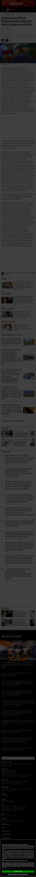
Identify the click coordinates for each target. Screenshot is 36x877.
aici (13, 855)
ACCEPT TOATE (18, 871)
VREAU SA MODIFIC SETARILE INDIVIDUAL (18, 874)
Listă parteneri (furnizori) (6, 868)
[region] (18, 858)
